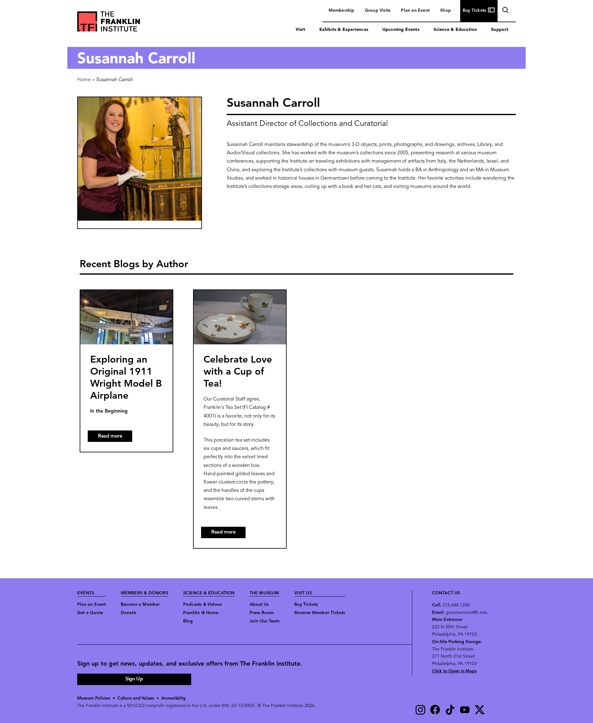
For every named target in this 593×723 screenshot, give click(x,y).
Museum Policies (93, 698)
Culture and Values (135, 698)
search (505, 11)
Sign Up (134, 679)
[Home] (108, 23)
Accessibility (173, 698)
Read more (115, 438)
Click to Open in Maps (454, 671)
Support (499, 29)
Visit (300, 29)
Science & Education (455, 29)
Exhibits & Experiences (343, 29)
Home (84, 79)
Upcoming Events (400, 29)
